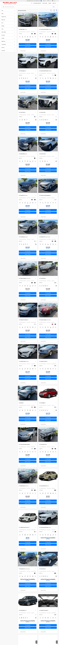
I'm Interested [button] (27, 44)
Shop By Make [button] (44, 3)
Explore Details (27, 46)
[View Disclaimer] (35, 37)
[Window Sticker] (35, 78)
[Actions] (35, 29)
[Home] (32, 3)
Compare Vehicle (22, 50)
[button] (36, 19)
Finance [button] (49, 3)
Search (54, 6)
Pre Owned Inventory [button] (37, 3)
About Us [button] (54, 3)
